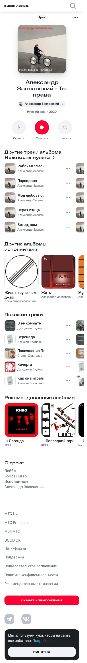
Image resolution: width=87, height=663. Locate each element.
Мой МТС (12, 531)
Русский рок (36, 112)
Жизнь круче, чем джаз (20, 295)
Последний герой (61, 441)
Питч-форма (15, 548)
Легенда (16, 441)
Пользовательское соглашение (30, 566)
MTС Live (11, 514)
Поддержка (14, 557)
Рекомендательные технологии (31, 584)
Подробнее (42, 640)
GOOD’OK (12, 540)
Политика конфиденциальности (31, 575)
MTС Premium (16, 522)
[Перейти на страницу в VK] (26, 619)
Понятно (41, 652)
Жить (46, 293)
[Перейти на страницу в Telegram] (9, 619)
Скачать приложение (42, 600)
